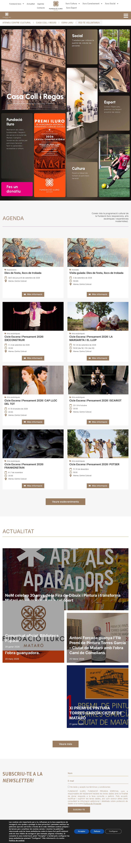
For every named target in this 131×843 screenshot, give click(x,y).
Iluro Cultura (71, 3)
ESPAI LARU (67, 22)
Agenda (40, 4)
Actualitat (31, 4)
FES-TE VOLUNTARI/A (89, 22)
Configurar (113, 831)
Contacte (41, 8)
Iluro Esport (71, 8)
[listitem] (65, 579)
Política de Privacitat (92, 803)
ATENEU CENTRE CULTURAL (17, 22)
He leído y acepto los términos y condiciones (90, 787)
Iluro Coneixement (91, 3)
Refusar (97, 831)
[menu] (125, 15)
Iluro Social (110, 3)
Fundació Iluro (15, 4)
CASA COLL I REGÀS (46, 22)
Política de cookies (16, 840)
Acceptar (81, 831)
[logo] (7, 15)
